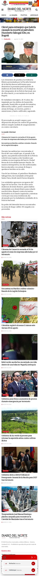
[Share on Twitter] (19, 75)
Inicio (4, 15)
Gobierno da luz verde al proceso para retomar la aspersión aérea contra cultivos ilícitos (19, 438)
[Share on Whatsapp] (32, 75)
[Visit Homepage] (19, 10)
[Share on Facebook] (7, 75)
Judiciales (34, 15)
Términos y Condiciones (8, 554)
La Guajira (13, 15)
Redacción (7, 39)
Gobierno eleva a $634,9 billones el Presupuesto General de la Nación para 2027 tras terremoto (19, 477)
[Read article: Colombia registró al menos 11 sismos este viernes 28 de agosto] (20, 310)
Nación (5, 245)
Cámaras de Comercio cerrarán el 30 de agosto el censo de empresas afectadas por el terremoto (19, 252)
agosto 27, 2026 (6, 522)
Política (24, 15)
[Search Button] (37, 10)
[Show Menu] (2, 10)
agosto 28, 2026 (6, 257)
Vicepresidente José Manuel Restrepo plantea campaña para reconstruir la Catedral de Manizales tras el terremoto (17, 516)
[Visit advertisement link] (19, 3)
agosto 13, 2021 (18, 39)
